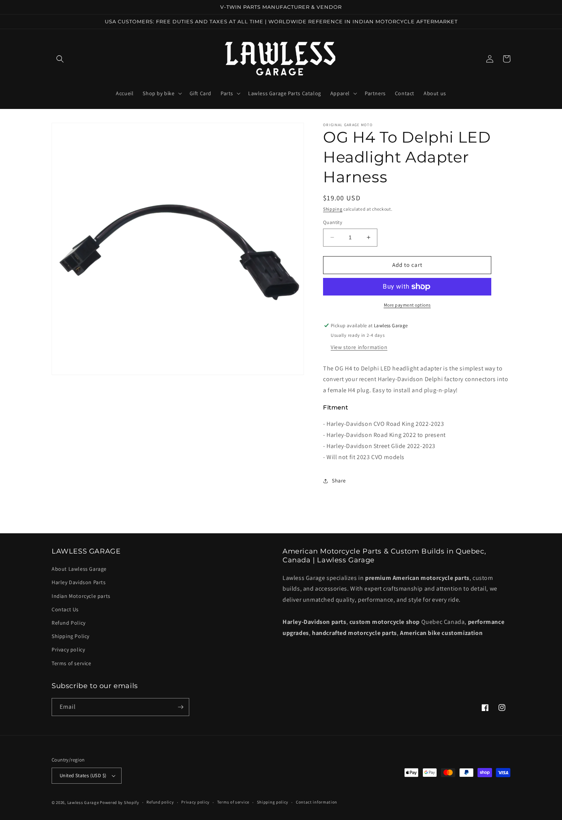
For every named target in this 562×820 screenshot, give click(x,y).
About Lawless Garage (79, 568)
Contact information (316, 802)
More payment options (407, 305)
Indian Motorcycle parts (81, 596)
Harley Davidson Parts (79, 582)
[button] (60, 58)
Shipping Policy (70, 636)
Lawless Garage (83, 802)
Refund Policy (69, 622)
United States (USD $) (83, 775)
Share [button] (339, 480)
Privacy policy (68, 649)
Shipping (333, 209)
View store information (359, 347)
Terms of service (71, 663)
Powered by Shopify (119, 802)
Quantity (332, 222)
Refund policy (160, 802)
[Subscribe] (180, 707)
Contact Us (65, 609)
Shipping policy (273, 802)
